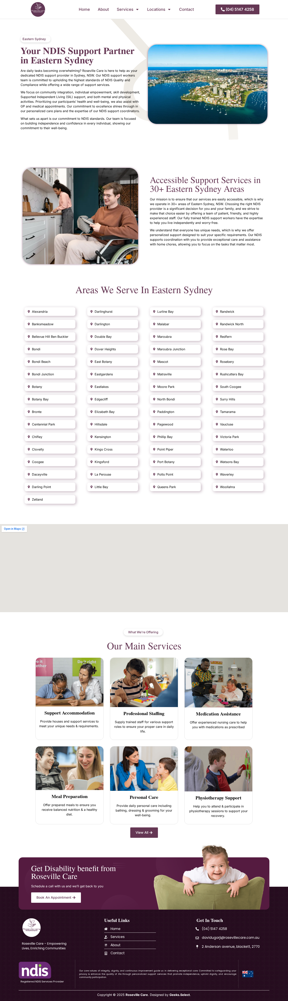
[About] (106, 945)
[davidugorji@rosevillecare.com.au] (197, 938)
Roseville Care (137, 995)
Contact (186, 9)
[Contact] (106, 953)
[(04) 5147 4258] (197, 929)
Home (84, 9)
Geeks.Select (179, 995)
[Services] (106, 937)
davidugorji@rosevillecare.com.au (230, 937)
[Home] (106, 929)
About (103, 9)
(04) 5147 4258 (214, 928)
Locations (156, 9)
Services (125, 9)
